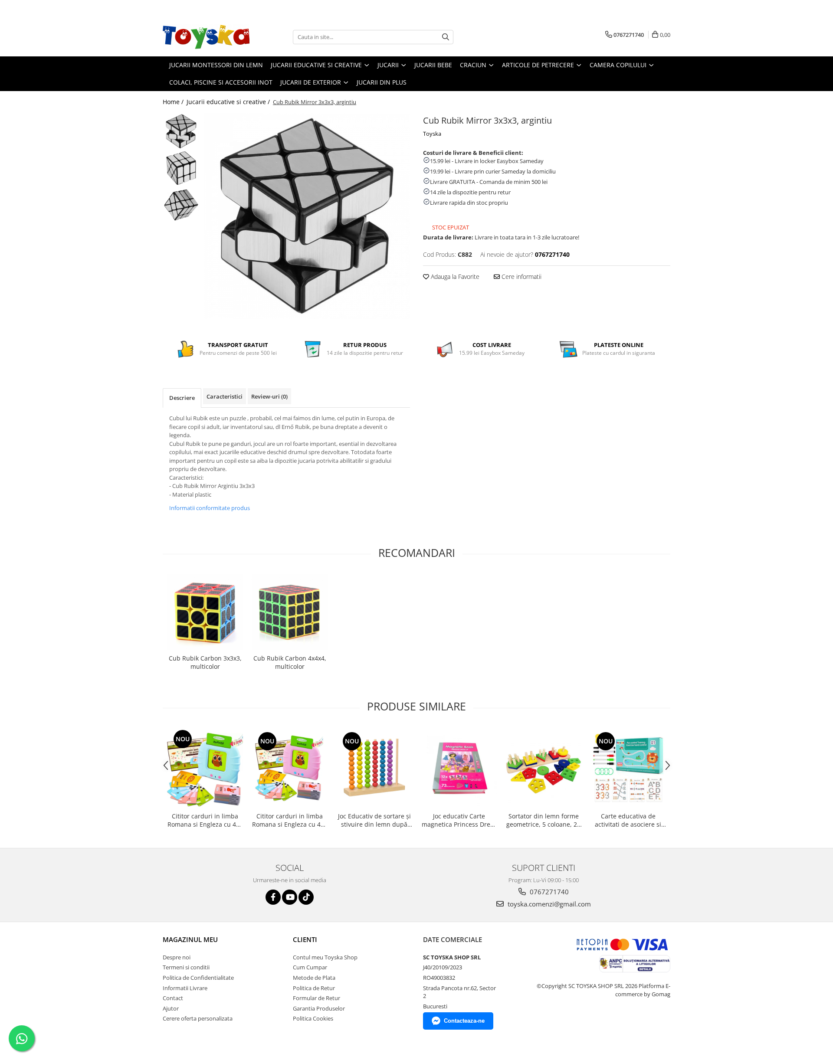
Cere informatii (520, 276)
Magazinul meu (190, 939)
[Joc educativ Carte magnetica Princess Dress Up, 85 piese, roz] (459, 768)
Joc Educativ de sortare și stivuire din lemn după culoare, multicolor (374, 820)
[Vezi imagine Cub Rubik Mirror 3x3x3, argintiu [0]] (181, 131)
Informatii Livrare (185, 988)
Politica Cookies (313, 1018)
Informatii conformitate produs (209, 508)
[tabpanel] (307, 216)
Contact (173, 998)
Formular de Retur (316, 998)
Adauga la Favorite (454, 276)
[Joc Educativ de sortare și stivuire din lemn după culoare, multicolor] (374, 768)
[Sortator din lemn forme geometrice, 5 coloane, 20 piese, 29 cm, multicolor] (543, 768)
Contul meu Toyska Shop (325, 957)
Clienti (305, 939)
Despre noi (176, 957)
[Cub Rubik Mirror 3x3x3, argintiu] (307, 216)
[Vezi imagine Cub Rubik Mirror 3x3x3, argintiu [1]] (181, 168)
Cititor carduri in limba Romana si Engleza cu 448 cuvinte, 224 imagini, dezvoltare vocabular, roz (290, 820)
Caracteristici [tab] (225, 396)
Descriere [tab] (182, 398)
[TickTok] (306, 897)
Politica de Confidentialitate (198, 977)
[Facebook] (273, 897)
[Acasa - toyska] (206, 37)
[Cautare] (445, 37)
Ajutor (171, 1008)
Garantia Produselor (319, 1008)
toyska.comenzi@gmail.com (548, 904)
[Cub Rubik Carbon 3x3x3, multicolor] (205, 612)
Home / (174, 102)
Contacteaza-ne (464, 1020)
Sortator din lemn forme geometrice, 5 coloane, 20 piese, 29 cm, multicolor (543, 820)
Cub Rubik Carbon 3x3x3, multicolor (205, 662)
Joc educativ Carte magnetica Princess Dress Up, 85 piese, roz (459, 820)
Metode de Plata (314, 977)
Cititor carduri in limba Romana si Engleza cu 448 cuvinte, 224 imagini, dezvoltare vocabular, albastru (205, 820)
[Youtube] (289, 897)
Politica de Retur (314, 988)
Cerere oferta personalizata (198, 1018)
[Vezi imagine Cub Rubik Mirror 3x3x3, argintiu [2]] (181, 205)
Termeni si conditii (186, 967)
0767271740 (548, 891)
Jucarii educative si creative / (229, 102)
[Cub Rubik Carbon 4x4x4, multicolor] (290, 612)
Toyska (432, 133)
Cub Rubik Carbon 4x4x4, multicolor (289, 662)
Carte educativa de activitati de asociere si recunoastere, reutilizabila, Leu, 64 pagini (628, 820)
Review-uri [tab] (269, 396)
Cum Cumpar (310, 967)
